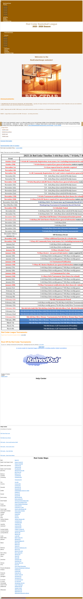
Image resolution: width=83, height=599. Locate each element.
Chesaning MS (18, 477)
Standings (5, 17)
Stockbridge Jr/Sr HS (19, 583)
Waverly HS (17, 534)
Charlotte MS (18, 475)
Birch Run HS (18, 472)
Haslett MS (17, 514)
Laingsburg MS (18, 522)
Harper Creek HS (19, 462)
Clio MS (16, 482)
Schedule (5, 19)
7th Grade (5, 14)
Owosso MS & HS (19, 563)
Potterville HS (18, 573)
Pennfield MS (18, 469)
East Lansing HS (19, 499)
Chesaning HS (18, 479)
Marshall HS (17, 539)
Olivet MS (17, 557)
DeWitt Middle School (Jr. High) (22, 490)
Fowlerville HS (18, 505)
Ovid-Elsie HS (18, 561)
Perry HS (17, 564)
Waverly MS (17, 532)
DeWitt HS (17, 492)
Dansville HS (18, 487)
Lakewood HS (18, 527)
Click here (41, 347)
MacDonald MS (18, 497)
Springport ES (18, 578)
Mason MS (17, 542)
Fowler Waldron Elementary (21, 504)
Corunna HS (18, 485)
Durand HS (17, 494)
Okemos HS (17, 554)
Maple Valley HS (19, 537)
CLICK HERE (57, 125)
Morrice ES (17, 549)
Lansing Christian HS (20, 531)
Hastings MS (18, 512)
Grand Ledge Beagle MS (20, 509)
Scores (4, 18)
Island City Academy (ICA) (21, 502)
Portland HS (17, 569)
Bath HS (17, 460)
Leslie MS (17, 536)
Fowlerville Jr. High (19, 507)
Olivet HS (17, 556)
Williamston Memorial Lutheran (22, 593)
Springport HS (18, 576)
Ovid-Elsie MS (18, 559)
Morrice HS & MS (19, 551)
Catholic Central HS (19, 529)
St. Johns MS (18, 581)
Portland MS (17, 571)
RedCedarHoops (7, 3)
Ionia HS (17, 517)
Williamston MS (18, 589)
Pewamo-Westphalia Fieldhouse (22, 568)
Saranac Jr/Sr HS (19, 574)
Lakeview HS (18, 465)
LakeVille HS (18, 524)
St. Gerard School (19, 579)
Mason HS (17, 544)
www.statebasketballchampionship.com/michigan (40, 125)
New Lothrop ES (18, 552)
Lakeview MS (18, 467)
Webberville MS (18, 586)
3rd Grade (5, 5)
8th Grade (5, 16)
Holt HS (16, 515)
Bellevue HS (18, 474)
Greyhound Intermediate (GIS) (22, 500)
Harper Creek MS (19, 463)
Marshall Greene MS (19, 470)
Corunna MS (18, 484)
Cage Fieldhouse (19, 584)
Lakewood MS (18, 526)
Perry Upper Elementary (20, 566)
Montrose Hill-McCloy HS (20, 547)
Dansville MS (18, 489)
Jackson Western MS (20, 519)
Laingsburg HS (18, 520)
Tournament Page (7, 21)
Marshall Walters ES (19, 541)
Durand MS (17, 495)
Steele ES (17, 546)
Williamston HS (18, 591)
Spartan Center (18, 588)
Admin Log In (4, 376)
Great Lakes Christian (20, 510)
